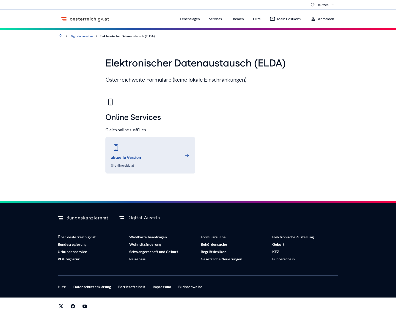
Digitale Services (81, 36)
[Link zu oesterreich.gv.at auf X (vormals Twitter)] (61, 307)
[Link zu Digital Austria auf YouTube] (85, 307)
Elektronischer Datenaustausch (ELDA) (127, 36)
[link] (150, 155)
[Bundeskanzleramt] (83, 218)
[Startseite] (60, 36)
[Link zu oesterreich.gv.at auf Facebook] (73, 307)
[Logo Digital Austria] (144, 218)
